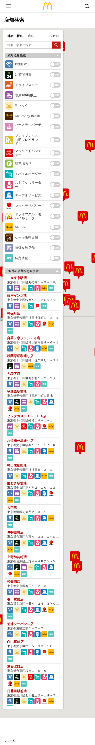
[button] (65, 285)
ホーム (10, 740)
